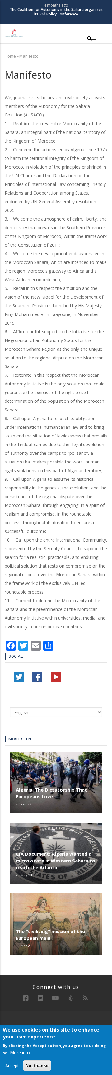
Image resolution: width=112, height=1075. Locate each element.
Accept (12, 1065)
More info (20, 1052)
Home (10, 56)
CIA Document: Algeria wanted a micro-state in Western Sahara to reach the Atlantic (55, 861)
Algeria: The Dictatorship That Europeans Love (51, 793)
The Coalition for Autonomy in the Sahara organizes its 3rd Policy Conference (56, 11)
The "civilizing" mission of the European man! (50, 934)
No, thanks (37, 1065)
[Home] (14, 32)
